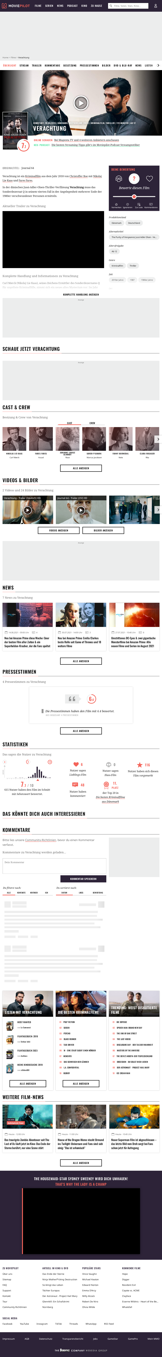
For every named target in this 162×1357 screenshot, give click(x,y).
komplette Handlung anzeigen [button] (81, 294)
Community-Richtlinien (40, 840)
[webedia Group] (81, 1351)
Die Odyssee (122, 1022)
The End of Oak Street (127, 1033)
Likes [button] (81, 892)
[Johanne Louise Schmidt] (67, 439)
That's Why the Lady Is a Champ (81, 1184)
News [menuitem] (60, 6)
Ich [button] (46, 892)
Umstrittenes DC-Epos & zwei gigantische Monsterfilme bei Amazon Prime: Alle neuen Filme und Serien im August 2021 (133, 642)
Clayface (126, 1295)
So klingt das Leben (52, 1284)
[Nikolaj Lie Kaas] (14, 439)
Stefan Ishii (25, 1041)
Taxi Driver (69, 1044)
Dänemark (117, 223)
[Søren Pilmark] (94, 439)
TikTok (58, 1323)
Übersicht (9, 65)
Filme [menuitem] (38, 6)
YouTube (24, 1323)
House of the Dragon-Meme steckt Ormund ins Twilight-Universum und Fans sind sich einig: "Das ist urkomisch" (81, 1144)
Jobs (95, 1338)
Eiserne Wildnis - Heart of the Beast (140, 1301)
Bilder (106, 65)
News (138, 65)
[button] (116, 205)
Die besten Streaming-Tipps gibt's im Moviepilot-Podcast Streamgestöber (96, 145)
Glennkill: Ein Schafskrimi (55, 1301)
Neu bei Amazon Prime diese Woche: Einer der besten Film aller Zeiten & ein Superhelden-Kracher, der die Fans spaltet (27, 642)
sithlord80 (25, 1070)
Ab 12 (114, 251)
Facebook (7, 1323)
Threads (73, 1323)
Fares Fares (25, 180)
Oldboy (66, 1073)
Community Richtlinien (15, 1307)
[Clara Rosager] (147, 439)
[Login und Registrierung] (156, 6)
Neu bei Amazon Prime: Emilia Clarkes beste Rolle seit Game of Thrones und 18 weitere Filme (79, 642)
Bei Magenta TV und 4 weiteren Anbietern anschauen (86, 140)
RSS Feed (109, 1323)
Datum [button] (64, 892)
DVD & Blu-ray (123, 65)
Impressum (9, 1338)
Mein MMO (153, 1338)
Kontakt (7, 1295)
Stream (24, 65)
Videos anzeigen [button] (58, 530)
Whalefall (127, 1307)
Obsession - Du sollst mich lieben (132, 1061)
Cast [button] (69, 423)
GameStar (113, 1338)
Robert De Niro (90, 1301)
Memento (67, 1056)
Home (5, 57)
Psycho (67, 1033)
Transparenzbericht (72, 1338)
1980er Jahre (147, 280)
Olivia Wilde (88, 1307)
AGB (27, 1338)
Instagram (42, 1323)
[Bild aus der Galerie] (134, 510)
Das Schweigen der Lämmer (76, 1061)
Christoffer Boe (78, 176)
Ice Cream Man (123, 1073)
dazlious (24, 1055)
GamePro (133, 1338)
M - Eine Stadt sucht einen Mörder (80, 1050)
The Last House (124, 1039)
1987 (132, 280)
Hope (125, 1273)
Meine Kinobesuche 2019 (30, 1064)
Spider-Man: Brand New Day (129, 1027)
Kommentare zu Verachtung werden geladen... (34, 852)
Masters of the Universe (128, 1050)
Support (7, 1290)
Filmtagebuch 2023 (27, 1050)
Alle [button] (9, 892)
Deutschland (134, 223)
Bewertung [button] (98, 892)
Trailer (37, 65)
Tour (5, 1301)
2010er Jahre (117, 280)
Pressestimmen (89, 65)
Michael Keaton (90, 1279)
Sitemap (7, 1279)
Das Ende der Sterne (53, 1273)
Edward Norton (90, 1284)
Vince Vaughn (89, 1273)
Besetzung (70, 65)
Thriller (133, 265)
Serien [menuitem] (49, 6)
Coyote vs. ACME (131, 1290)
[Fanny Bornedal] (121, 439)
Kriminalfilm (117, 265)
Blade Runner (70, 1039)
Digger (125, 1279)
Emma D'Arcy (89, 1290)
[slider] (134, 196)
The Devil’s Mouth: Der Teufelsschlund (135, 1056)
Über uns (7, 1273)
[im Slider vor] (158, 65)
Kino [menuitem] (84, 6)
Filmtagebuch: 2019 (27, 1036)
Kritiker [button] (34, 892)
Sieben (67, 1027)
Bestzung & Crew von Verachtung (25, 417)
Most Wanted (24, 1022)
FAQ (5, 1284)
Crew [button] (92, 423)
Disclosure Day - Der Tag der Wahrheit (135, 1044)
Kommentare (52, 65)
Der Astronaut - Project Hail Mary (133, 1067)
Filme (13, 57)
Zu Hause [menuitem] (96, 6)
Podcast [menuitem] (72, 6)
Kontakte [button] (21, 892)
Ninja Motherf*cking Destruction (59, 1279)
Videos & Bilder (20, 480)
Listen (149, 65)
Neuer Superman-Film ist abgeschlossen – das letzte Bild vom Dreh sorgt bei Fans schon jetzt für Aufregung (133, 1144)
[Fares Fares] (41, 439)
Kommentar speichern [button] (83, 879)
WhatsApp (91, 1323)
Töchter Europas (51, 1290)
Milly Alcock (88, 1295)
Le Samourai (26, 1027)
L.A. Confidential (71, 1067)
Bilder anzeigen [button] (103, 530)
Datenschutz (45, 1338)
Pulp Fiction (69, 1022)
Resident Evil (129, 1284)
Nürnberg (47, 1307)
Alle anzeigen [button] (81, 468)
